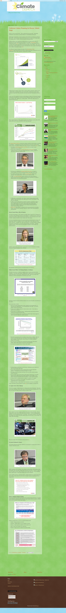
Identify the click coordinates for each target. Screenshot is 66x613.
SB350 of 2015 (13, 207)
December (47, 69)
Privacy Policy (10, 581)
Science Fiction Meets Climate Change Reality (52, 149)
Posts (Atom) (14, 574)
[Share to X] (31, 552)
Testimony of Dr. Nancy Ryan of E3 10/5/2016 (26, 362)
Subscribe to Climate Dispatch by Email (13, 586)
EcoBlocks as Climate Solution (52, 135)
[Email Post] (27, 552)
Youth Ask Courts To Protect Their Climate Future (52, 142)
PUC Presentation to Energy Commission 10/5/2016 (26, 264)
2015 (46, 79)
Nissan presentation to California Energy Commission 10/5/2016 (26, 517)
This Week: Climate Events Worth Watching (53, 130)
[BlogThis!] (30, 552)
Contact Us (9, 583)
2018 (46, 66)
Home (25, 572)
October (47, 71)
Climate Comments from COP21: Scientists (53, 156)
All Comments (11, 597)
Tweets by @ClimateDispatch (48, 169)
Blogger (37, 605)
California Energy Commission (15, 143)
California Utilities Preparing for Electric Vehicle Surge (53, 116)
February (47, 75)
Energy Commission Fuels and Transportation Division (27, 167)
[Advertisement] (27, 17)
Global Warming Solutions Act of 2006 (21, 147)
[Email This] (29, 552)
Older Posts (39, 572)
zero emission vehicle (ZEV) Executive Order (27, 149)
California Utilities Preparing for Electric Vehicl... (52, 73)
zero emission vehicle (28, 173)
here (17, 43)
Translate (51, 47)
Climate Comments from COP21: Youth (53, 123)
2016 (46, 68)
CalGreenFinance (33, 42)
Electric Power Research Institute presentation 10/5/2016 (26, 333)
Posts (10, 596)
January (47, 77)
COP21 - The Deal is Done (52, 161)
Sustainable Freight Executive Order (26, 171)
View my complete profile (48, 58)
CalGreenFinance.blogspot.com (48, 62)
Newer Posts (10, 572)
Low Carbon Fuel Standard (18, 176)
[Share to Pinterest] (33, 552)
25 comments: (24, 552)
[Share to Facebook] (32, 552)
